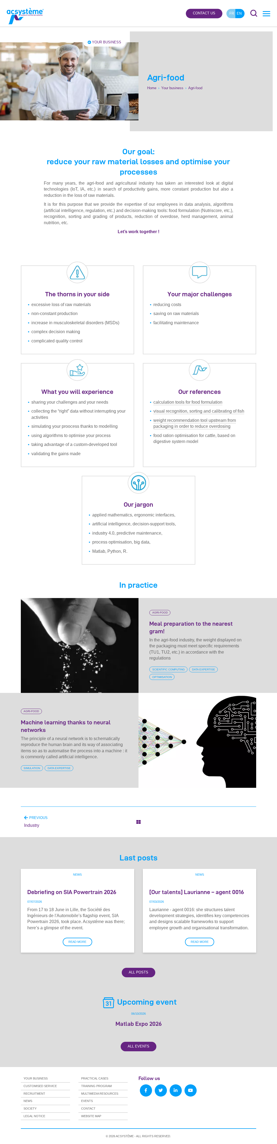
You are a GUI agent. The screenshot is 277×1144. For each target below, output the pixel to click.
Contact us (204, 13)
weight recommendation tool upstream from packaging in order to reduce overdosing (194, 423)
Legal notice (34, 1116)
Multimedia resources (99, 1093)
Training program (96, 1086)
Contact (88, 1108)
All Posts (138, 972)
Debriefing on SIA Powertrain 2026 (71, 892)
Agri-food (160, 612)
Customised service (40, 1086)
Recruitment (34, 1093)
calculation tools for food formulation (187, 402)
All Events (138, 1046)
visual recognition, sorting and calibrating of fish (198, 411)
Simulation (32, 768)
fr (231, 13)
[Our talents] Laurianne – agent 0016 (196, 892)
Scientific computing (168, 669)
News (77, 874)
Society (30, 1108)
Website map (91, 1116)
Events (87, 1101)
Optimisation (162, 677)
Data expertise (203, 669)
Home (151, 88)
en (239, 13)
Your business (106, 42)
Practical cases (94, 1078)
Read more (77, 941)
